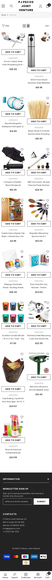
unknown (38, 178)
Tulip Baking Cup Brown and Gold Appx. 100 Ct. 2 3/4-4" (13, 400)
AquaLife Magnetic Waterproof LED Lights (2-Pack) (13, 125)
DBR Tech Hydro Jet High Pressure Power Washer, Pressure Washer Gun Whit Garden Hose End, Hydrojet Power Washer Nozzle (39, 184)
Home (3, 15)
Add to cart (13, 52)
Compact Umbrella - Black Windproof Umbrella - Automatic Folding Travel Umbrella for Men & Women (13, 184)
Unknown (12, 15)
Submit (41, 501)
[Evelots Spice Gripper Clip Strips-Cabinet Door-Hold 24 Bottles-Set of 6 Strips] (13, 209)
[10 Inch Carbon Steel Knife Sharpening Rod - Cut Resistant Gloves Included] (13, 40)
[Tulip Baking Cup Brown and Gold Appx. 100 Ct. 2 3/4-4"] (13, 368)
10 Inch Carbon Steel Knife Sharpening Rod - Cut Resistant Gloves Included (13, 63)
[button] (24, 26)
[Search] (11, 6)
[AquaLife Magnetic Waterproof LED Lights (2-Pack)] (13, 103)
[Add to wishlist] (22, 35)
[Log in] (40, 6)
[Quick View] (22, 40)
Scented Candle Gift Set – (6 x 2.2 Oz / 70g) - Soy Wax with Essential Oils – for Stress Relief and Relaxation (13, 337)
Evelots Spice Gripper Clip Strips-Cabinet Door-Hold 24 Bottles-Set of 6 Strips (13, 235)
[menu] (3, 6)
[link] (14, 575)
